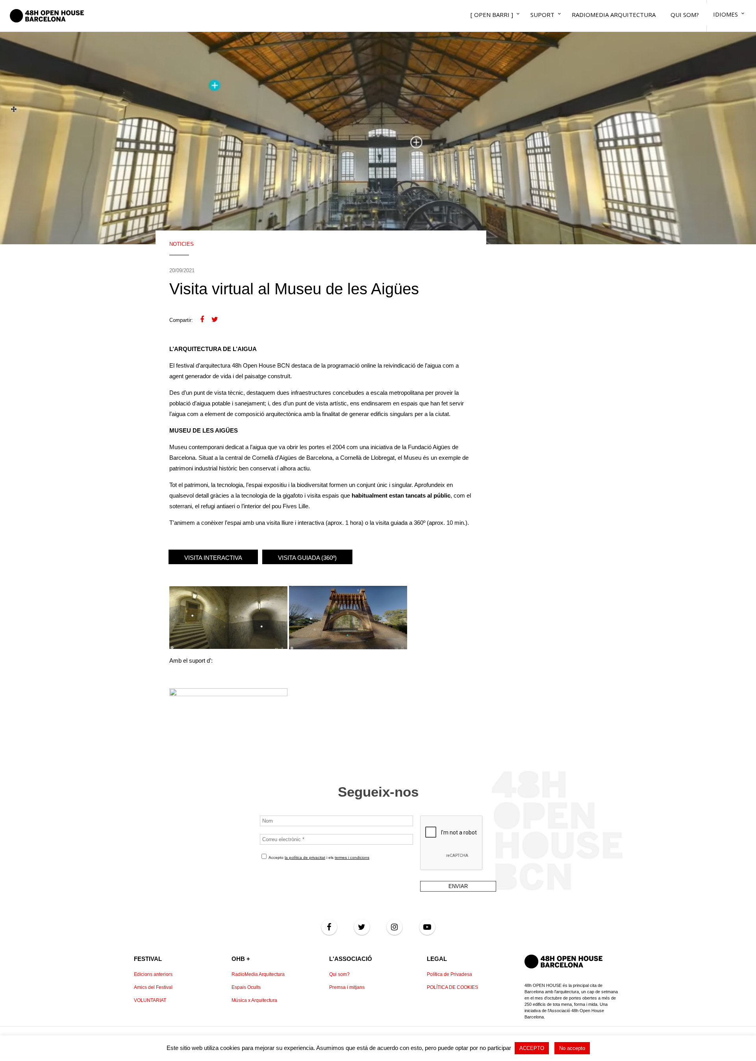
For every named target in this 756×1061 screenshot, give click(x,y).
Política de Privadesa (449, 974)
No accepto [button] (572, 1048)
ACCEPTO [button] (531, 1048)
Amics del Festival (153, 987)
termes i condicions (352, 857)
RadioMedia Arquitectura (258, 974)
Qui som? (339, 974)
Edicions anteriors (153, 974)
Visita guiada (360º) (307, 557)
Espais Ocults (246, 987)
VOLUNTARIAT (150, 1000)
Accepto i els (318, 857)
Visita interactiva (213, 557)
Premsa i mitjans (347, 987)
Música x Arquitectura (254, 1000)
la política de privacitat (305, 857)
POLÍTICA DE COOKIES (452, 987)
